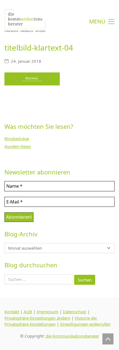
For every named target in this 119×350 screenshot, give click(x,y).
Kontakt (11, 311)
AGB (28, 311)
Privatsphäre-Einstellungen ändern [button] (37, 318)
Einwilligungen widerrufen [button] (85, 324)
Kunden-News (17, 146)
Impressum (47, 311)
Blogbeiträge (16, 138)
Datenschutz (74, 311)
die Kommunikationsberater (72, 336)
